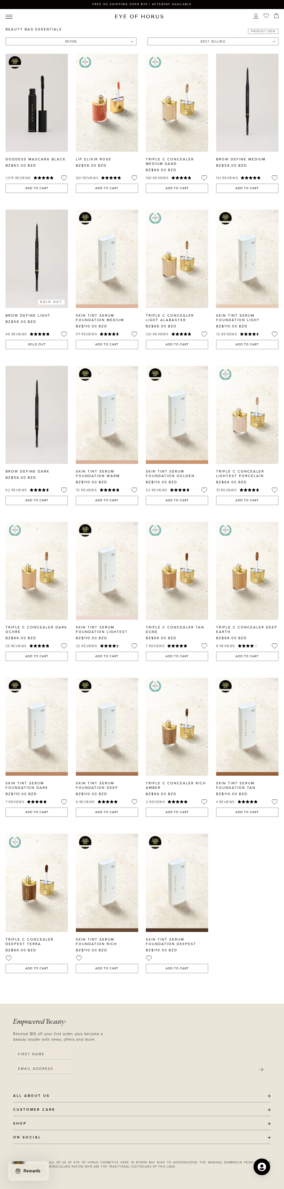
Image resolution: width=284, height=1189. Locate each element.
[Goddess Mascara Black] (37, 103)
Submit (260, 1069)
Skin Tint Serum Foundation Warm (98, 473)
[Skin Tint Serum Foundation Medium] (107, 259)
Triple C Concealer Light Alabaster (170, 318)
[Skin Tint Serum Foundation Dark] (37, 727)
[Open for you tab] (262, 1167)
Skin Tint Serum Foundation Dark (27, 785)
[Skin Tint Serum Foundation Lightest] (107, 571)
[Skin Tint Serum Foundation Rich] (107, 883)
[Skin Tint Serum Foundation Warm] (107, 415)
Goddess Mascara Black (36, 159)
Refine (71, 41)
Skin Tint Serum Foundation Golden (170, 473)
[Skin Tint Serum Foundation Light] (247, 259)
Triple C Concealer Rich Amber (176, 785)
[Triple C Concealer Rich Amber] (177, 727)
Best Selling (213, 41)
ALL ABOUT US (31, 1096)
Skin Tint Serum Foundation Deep (97, 785)
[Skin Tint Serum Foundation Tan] (247, 727)
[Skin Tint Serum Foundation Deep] (107, 727)
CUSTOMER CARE (34, 1110)
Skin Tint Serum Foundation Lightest (102, 629)
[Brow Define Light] (37, 259)
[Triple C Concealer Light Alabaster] (177, 259)
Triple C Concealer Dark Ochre (36, 629)
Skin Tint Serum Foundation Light (238, 318)
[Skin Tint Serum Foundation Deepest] (177, 883)
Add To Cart (36, 188)
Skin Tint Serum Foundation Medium (100, 318)
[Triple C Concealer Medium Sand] (177, 103)
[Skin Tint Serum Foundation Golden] (177, 415)
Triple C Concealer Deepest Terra (30, 941)
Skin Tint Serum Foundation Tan (236, 785)
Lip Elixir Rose (94, 159)
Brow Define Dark (28, 471)
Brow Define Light (28, 316)
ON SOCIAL (27, 1137)
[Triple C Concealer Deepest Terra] (37, 883)
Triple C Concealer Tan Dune (175, 629)
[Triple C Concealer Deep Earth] (247, 571)
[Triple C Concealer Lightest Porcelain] (247, 415)
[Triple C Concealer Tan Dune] (177, 571)
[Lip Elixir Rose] (107, 103)
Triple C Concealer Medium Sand (170, 161)
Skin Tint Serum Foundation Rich (96, 941)
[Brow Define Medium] (247, 103)
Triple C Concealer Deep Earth (246, 629)
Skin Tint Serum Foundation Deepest (171, 941)
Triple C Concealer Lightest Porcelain (240, 473)
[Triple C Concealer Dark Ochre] (37, 571)
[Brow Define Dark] (37, 415)
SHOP (20, 1124)
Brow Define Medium (241, 159)
